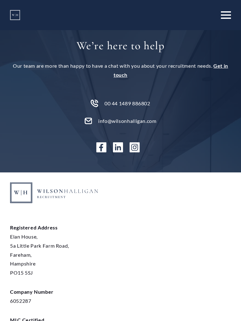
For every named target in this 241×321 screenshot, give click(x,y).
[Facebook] (103, 147)
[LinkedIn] (120, 147)
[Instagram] (137, 147)
